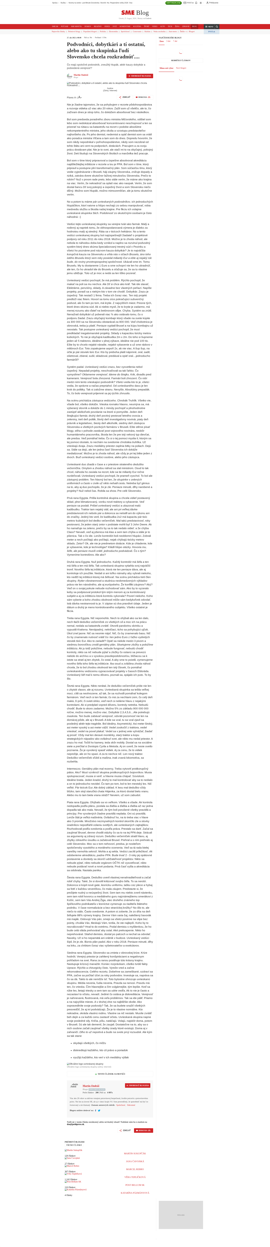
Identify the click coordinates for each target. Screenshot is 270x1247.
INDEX (107, 26)
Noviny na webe (75, 3)
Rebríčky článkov (181, 60)
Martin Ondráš (81, 75)
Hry (108, 3)
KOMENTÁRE (125, 26)
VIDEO (154, 26)
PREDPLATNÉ (173, 3)
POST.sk (211, 32)
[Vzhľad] (201, 3)
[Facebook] (95, 1110)
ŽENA (177, 26)
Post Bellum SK (135, 1185)
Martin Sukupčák (135, 1153)
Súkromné (131, 1105)
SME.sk (55, 26)
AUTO (162, 26)
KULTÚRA (137, 26)
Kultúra (147, 31)
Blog (142, 12)
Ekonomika (113, 31)
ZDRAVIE (185, 26)
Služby (63, 3)
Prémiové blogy (74, 31)
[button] (209, 26)
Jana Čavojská (135, 1161)
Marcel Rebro (135, 1169)
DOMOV (88, 26)
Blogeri (192, 31)
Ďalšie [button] (182, 31)
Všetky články (74, 1145)
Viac (130, 3)
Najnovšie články (58, 31)
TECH (170, 26)
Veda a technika (159, 31)
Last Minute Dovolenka (90, 3)
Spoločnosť (125, 31)
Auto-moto (173, 31)
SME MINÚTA (76, 26)
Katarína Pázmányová (135, 1193)
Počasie (64, 26)
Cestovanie (137, 31)
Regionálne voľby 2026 (119, 3)
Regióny (98, 26)
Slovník (103, 3)
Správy (55, 3)
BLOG (194, 26)
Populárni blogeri (90, 31)
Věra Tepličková (135, 1177)
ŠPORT (146, 26)
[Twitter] (99, 1110)
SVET (115, 26)
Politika (103, 31)
